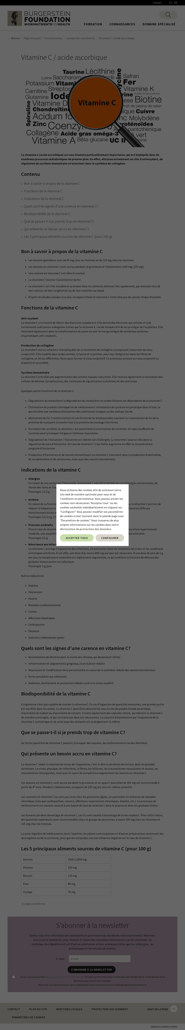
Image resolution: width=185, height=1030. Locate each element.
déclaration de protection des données (85, 529)
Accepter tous (77, 538)
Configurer (109, 538)
